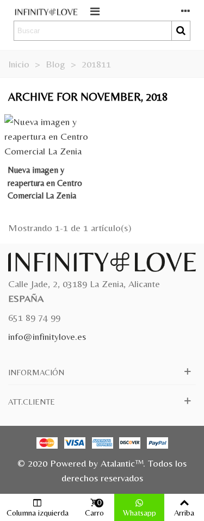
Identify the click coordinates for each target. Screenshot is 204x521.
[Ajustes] (185, 10)
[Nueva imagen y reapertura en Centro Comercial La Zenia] (51, 135)
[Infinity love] (46, 10)
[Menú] (94, 10)
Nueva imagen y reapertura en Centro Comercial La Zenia (45, 183)
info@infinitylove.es (47, 336)
